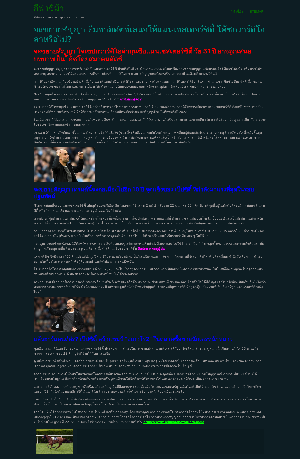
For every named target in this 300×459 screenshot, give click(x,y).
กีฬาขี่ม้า (49, 8)
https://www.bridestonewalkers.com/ (173, 422)
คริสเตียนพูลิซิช (131, 99)
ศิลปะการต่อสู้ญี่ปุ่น (151, 248)
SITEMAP (256, 11)
